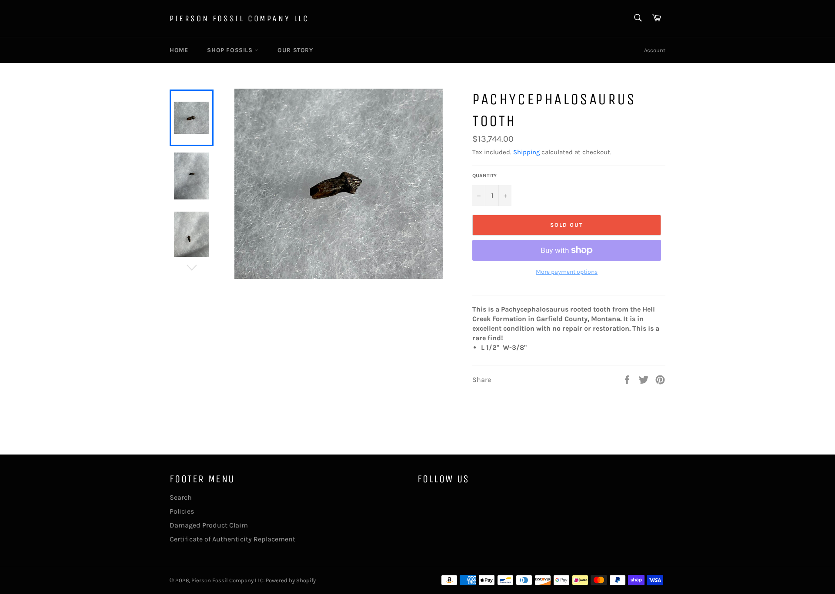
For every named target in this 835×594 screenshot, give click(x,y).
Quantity (484, 176)
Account (654, 50)
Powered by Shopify (291, 580)
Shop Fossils (230, 50)
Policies (182, 511)
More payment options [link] (567, 271)
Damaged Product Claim (209, 525)
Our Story (295, 50)
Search (181, 497)
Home (179, 50)
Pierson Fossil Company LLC (239, 18)
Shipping (526, 152)
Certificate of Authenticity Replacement (232, 539)
